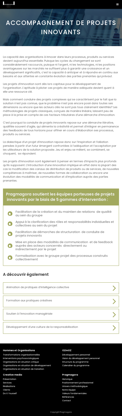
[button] (117, 4)
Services (7, 382)
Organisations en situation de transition (23, 369)
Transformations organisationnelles (21, 354)
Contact (66, 400)
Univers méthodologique (75, 386)
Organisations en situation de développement (27, 365)
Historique (67, 379)
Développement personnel (76, 354)
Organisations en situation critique (21, 361)
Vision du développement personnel (81, 358)
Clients (6, 389)
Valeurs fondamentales (74, 393)
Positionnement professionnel (77, 382)
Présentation (9, 379)
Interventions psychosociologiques (21, 358)
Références (68, 396)
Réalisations (9, 386)
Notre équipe (69, 389)
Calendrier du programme (75, 365)
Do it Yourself (10, 393)
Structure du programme (75, 361)
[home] (9, 3)
